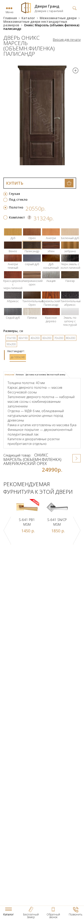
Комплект (17, 217)
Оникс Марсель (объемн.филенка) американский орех (32, 459)
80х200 (70, 338)
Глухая (14, 194)
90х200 (11, 344)
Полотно (16, 207)
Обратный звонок (53, 916)
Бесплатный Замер (31, 916)
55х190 (11, 338)
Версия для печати (67, 39)
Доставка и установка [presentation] (36, 374)
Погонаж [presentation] (20, 374)
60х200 (47, 338)
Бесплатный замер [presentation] (56, 374)
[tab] (10, 375)
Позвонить (75, 914)
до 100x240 (18, 357)
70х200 (58, 338)
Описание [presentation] (9, 374)
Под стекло (18, 199)
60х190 (23, 338)
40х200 (35, 338)
